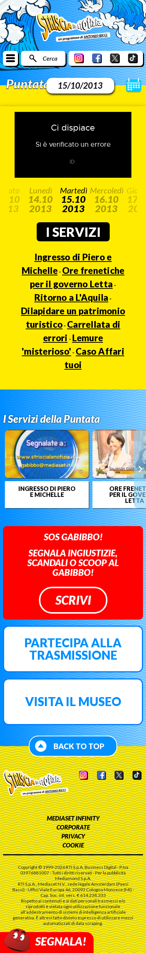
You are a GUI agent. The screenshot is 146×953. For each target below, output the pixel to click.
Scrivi (73, 600)
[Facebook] (97, 58)
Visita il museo (73, 701)
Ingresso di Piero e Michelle (47, 492)
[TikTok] (133, 58)
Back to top (79, 746)
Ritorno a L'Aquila (71, 297)
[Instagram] (79, 58)
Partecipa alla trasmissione (73, 649)
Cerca (50, 58)
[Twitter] (115, 58)
